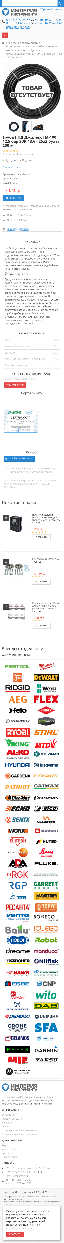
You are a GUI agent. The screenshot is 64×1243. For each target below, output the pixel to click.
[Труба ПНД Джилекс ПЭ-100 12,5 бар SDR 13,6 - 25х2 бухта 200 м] (13, 126)
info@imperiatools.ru (17, 1175)
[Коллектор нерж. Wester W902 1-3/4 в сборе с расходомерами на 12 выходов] (16, 611)
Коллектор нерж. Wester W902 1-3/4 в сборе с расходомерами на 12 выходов (46, 607)
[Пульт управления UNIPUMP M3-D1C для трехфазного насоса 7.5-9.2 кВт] (16, 523)
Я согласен (15, 1234)
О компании (8, 1114)
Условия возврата (12, 1118)
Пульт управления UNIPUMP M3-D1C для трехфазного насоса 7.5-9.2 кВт (46, 518)
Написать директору (18, 26)
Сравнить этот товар (18, 228)
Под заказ (15, 197)
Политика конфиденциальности (19, 1130)
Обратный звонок (51, 9)
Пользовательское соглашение (19, 1134)
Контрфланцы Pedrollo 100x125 (45, 560)
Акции (5, 1145)
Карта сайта (8, 1149)
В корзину (41, 537)
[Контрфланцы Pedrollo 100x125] (16, 567)
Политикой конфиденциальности (23, 1226)
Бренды (6, 1153)
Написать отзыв (25, 154)
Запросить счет (12, 167)
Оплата (6, 1126)
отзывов (9, 154)
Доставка (7, 1122)
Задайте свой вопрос (20, 458)
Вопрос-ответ (9, 1157)
